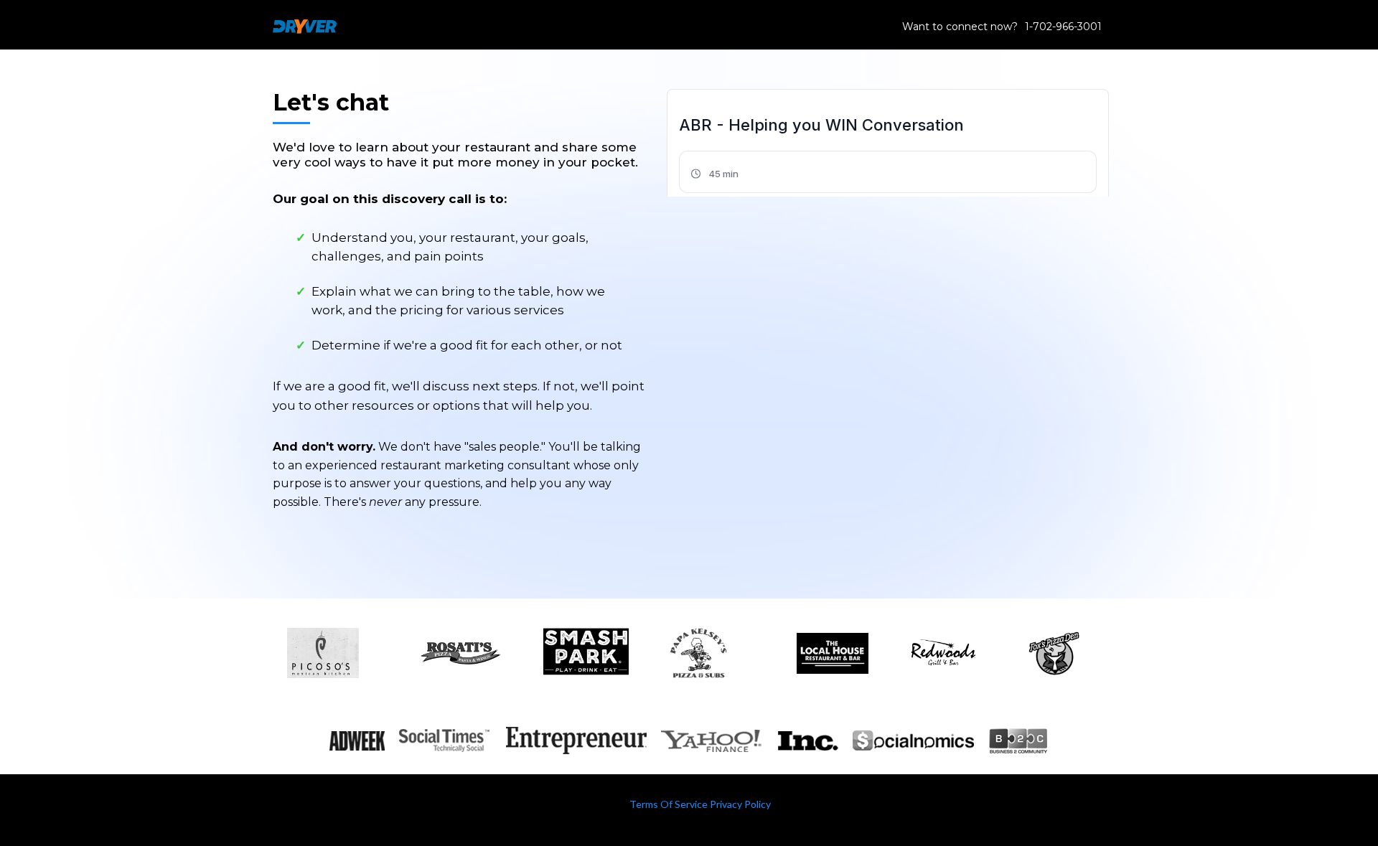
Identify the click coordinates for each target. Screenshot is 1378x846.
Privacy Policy (740, 804)
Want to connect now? (960, 26)
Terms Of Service (668, 804)
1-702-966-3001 (1063, 26)
